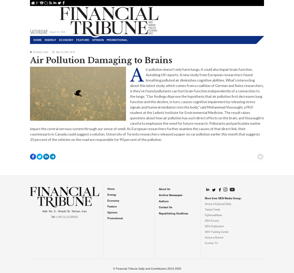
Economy (66, 40)
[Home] (109, 21)
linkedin (54, 2)
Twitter (59, 2)
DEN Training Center (217, 231)
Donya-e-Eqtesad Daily (218, 203)
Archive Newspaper (171, 195)
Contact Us (41, 2)
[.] (207, 190)
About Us (37, 2)
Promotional (117, 40)
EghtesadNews (213, 215)
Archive (46, 2)
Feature (82, 40)
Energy (50, 40)
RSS (50, 2)
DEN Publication (214, 226)
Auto (45, 52)
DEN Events (212, 220)
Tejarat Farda (212, 209)
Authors (164, 201)
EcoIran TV (211, 243)
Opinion (98, 40)
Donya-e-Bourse (214, 237)
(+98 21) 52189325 (67, 216)
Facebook (63, 2)
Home (32, 2)
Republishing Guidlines (173, 213)
